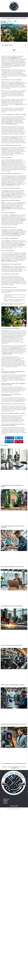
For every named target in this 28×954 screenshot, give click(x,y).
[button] (14, 14)
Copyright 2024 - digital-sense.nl (14, 808)
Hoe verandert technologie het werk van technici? (12, 566)
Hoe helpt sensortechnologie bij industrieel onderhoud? (13, 724)
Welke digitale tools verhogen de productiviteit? (12, 606)
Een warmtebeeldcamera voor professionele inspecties (13, 763)
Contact (5, 803)
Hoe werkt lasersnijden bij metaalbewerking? (11, 645)
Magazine (4, 766)
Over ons (5, 801)
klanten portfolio (14, 805)
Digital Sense (6, 799)
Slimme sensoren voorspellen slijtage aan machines (12, 684)
